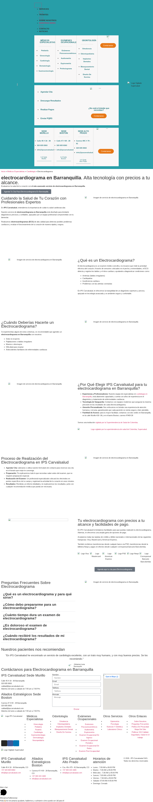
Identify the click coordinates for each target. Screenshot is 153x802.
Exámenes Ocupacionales (69, 41)
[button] (41, 12)
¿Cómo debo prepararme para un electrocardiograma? (29, 606)
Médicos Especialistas (16, 171)
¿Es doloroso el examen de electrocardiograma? (25, 627)
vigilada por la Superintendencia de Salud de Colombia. (116, 422)
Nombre (55, 675)
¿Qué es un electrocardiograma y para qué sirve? (37, 595)
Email (54, 681)
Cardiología (31, 171)
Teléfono (55, 688)
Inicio (3, 171)
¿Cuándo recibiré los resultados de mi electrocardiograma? (33, 637)
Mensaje (55, 694)
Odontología (89, 40)
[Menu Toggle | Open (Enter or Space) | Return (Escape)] (38, 5)
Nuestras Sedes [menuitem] (47, 23)
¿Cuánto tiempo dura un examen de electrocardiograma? (31, 616)
